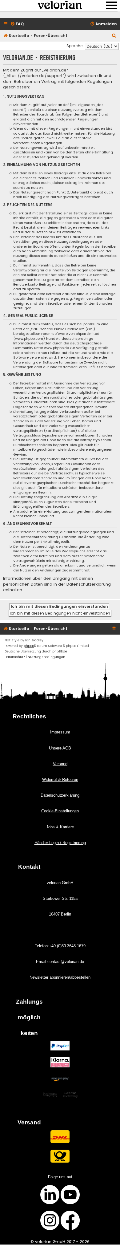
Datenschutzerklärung (60, 795)
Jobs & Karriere (60, 827)
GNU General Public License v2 (57, 329)
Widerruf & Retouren (60, 779)
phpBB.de (59, 651)
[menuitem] (17, 24)
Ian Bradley (34, 640)
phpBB (29, 646)
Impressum (60, 732)
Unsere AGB (60, 748)
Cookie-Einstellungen (60, 811)
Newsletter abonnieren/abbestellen (60, 977)
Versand (60, 764)
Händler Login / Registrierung (60, 842)
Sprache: (74, 45)
